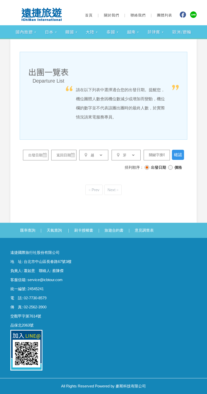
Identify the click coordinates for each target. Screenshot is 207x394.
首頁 (89, 15)
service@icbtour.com (45, 280)
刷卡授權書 (83, 230)
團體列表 (164, 15)
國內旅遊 (24, 32)
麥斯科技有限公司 (131, 386)
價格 (178, 167)
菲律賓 (153, 32)
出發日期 (158, 167)
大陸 (90, 32)
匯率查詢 (27, 230)
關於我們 (111, 15)
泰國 (111, 32)
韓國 (69, 32)
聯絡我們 (138, 15)
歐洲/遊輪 (181, 32)
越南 (131, 32)
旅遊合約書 (114, 230)
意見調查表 (144, 230)
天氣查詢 (54, 230)
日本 (49, 32)
